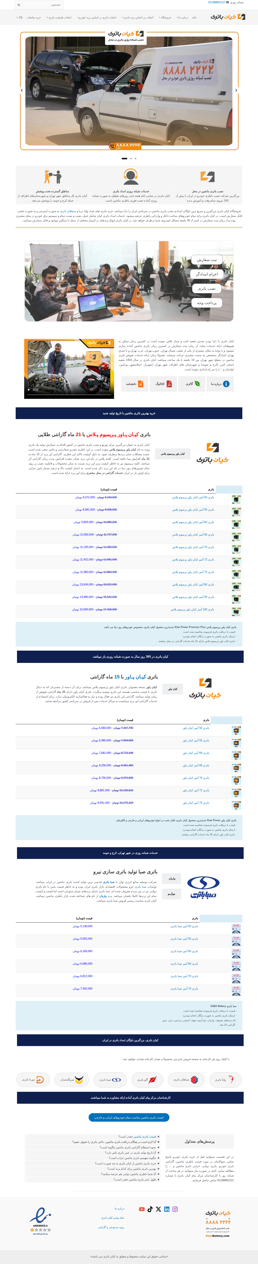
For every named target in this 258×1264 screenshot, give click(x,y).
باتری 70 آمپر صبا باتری (184, 976)
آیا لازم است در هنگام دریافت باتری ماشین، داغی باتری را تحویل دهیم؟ (114, 1141)
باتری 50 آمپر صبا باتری (184, 926)
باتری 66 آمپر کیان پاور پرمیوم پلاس (193, 534)
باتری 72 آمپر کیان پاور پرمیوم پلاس (193, 559)
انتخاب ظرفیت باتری (60, 17)
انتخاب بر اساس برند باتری (138, 17)
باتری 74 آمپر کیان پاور (196, 802)
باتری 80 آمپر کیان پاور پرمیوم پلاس (193, 584)
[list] (129, 90)
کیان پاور (172, 688)
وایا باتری (220, 1079)
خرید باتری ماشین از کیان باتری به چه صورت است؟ (125, 1163)
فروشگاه (166, 17)
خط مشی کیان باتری (112, 1217)
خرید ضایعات (34, 17)
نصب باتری (207, 288)
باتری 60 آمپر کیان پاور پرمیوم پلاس (193, 522)
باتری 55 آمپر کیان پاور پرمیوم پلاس (193, 509)
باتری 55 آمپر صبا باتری (184, 938)
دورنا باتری (29, 1079)
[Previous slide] (236, 90)
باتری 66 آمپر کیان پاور (196, 765)
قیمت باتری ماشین (145, 1136)
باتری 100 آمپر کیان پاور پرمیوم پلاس (192, 609)
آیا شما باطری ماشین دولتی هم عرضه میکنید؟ (128, 1174)
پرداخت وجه (207, 303)
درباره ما (183, 17)
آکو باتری (142, 1079)
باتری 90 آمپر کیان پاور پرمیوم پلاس (193, 596)
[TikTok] (150, 1209)
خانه (194, 17)
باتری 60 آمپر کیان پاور (196, 752)
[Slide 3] (124, 158)
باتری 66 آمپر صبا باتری (184, 963)
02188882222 (216, 2)
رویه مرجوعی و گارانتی (111, 1227)
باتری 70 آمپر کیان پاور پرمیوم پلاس (193, 547)
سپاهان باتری (68, 211)
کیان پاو (181, 453)
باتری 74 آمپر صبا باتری (184, 988)
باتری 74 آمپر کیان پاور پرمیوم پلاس (193, 571)
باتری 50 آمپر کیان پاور (196, 727)
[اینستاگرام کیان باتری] (175, 1209)
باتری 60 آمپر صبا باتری (184, 951)
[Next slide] (21, 90)
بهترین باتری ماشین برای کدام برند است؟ (131, 1168)
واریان (172, 878)
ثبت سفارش (207, 260)
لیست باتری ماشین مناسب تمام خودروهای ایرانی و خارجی (129, 1117)
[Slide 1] (135, 158)
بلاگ (20, 17)
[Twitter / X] (158, 1209)
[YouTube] (142, 1209)
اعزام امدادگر (207, 274)
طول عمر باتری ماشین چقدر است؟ (135, 1179)
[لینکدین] (167, 1209)
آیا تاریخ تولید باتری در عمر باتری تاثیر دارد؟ (130, 1152)
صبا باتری (109, 881)
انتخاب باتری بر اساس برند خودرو (97, 17)
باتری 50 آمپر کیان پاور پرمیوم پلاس (193, 497)
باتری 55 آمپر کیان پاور (196, 740)
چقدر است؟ (137, 1136)
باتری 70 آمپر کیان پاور (196, 777)
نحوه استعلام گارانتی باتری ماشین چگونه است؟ (128, 1147)
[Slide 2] (131, 158)
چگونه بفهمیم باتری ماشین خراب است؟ (132, 1157)
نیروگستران (67, 1079)
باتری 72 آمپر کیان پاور (196, 790)
